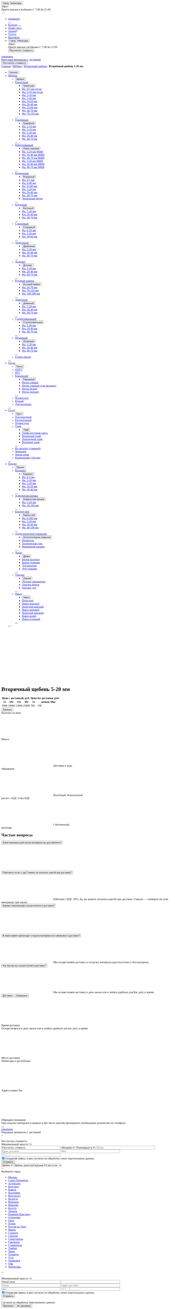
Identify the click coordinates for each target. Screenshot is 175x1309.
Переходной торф (32, 439)
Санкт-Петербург (18, 1180)
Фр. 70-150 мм (30, 113)
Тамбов (12, 1248)
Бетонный (21, 204)
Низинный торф (31, 436)
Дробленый (22, 242)
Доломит (20, 261)
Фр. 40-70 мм (29, 110)
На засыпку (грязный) (28, 448)
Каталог (13, 24)
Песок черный (30, 391)
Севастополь (15, 1239)
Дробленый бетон (32, 198)
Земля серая (22, 454)
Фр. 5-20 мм (29, 98)
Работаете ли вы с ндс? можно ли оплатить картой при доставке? (37, 872)
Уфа (10, 1263)
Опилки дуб (29, 587)
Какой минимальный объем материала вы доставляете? (32, 842)
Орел (11, 1220)
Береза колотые (31, 559)
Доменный (21, 299)
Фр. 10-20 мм (29, 101)
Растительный (23, 420)
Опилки (19, 574)
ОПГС (19, 369)
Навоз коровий (30, 609)
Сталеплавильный (25, 318)
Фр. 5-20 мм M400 (32, 151)
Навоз (18, 593)
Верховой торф (30, 442)
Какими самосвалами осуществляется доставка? (28, 905)
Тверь (11, 1251)
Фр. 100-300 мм (31, 293)
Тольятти (13, 1254)
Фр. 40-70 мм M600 (33, 167)
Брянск (12, 1189)
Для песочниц (23, 404)
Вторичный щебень (35, 66)
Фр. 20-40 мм (29, 104)
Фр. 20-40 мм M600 (33, 164)
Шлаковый (21, 337)
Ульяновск (14, 1260)
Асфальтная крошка (26, 495)
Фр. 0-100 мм (29, 186)
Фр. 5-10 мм (29, 129)
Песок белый (29, 388)
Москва (12, 1177)
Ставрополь (15, 1245)
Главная (6, 66)
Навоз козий (29, 616)
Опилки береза (30, 584)
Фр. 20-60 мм (29, 236)
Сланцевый (22, 223)
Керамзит (20, 470)
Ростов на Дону (17, 1226)
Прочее (12, 463)
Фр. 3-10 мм (29, 95)
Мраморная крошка (33, 546)
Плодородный (23, 417)
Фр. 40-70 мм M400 (33, 157)
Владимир (14, 1192)
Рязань (12, 1229)
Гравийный (21, 119)
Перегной (27, 600)
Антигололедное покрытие (31, 533)
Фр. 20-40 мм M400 (33, 154)
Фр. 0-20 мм (29, 230)
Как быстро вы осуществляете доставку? (24, 965)
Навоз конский (30, 603)
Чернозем (20, 451)
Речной (19, 401)
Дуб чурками (29, 568)
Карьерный (21, 375)
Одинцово (14, 1217)
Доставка (7, 995)
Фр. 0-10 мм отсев (32, 92)
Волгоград (14, 1195)
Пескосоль (28, 540)
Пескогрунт (22, 398)
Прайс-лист (15, 28)
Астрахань (14, 1183)
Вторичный (22, 173)
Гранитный (21, 82)
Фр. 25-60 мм (29, 107)
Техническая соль (32, 543)
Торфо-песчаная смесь (35, 433)
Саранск (13, 1232)
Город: (12, 3)
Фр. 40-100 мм (30, 527)
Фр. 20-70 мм (29, 287)
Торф (18, 426)
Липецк (12, 1211)
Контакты (14, 37)
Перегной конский (33, 606)
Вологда (13, 1198)
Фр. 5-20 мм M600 (32, 161)
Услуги (12, 34)
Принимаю (8, 1306)
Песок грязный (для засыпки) (39, 385)
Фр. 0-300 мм (29, 518)
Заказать (7, 709)
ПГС (18, 372)
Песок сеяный (30, 382)
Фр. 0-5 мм (28, 180)
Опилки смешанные (33, 581)
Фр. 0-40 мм (29, 183)
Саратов (13, 1235)
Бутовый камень (24, 280)
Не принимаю (24, 1306)
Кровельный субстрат (28, 457)
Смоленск (14, 1242)
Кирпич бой (22, 511)
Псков (11, 1223)
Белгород (13, 1186)
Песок (11, 363)
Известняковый (24, 145)
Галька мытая (23, 356)
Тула (11, 1257)
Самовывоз (21, 995)
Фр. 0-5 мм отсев (32, 89)
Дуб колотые (29, 565)
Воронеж (13, 1202)
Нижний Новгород (19, 1214)
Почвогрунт (22, 423)
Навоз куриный (31, 619)
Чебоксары (14, 1266)
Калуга (12, 1208)
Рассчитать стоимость (21, 50)
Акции (12, 31)
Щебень (17, 66)
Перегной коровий (33, 612)
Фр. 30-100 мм (30, 505)
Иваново (13, 1205)
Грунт (11, 410)
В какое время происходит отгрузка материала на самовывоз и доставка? (41, 935)
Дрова (18, 552)
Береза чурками (31, 562)
